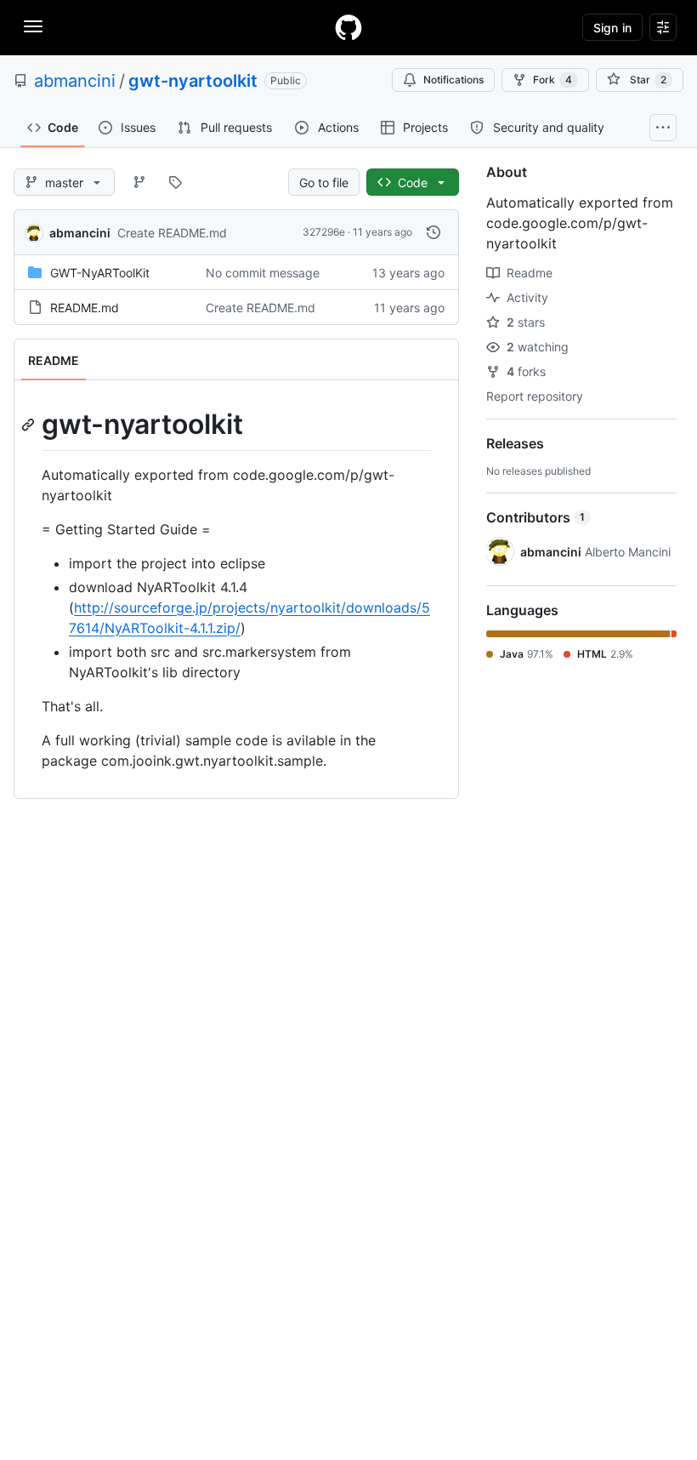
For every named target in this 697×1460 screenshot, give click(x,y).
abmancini (75, 81)
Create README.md (172, 232)
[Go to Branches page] (139, 182)
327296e (324, 231)
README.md (84, 307)
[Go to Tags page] (175, 182)
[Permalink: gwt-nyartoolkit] (30, 424)
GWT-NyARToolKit (100, 272)
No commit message (263, 272)
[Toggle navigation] (33, 26)
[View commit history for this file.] (433, 232)
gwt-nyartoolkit (193, 81)
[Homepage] (348, 27)
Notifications (453, 79)
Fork (552, 79)
